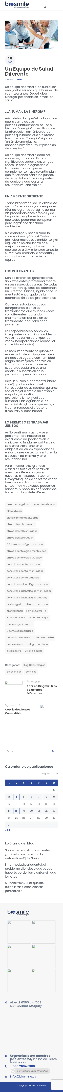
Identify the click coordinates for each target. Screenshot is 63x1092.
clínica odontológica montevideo (26, 551)
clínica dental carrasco (20, 524)
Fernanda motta (36, 611)
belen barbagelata (18, 504)
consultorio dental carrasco (23, 564)
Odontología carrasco (20, 631)
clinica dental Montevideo (22, 531)
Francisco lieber (16, 617)
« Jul (7, 830)
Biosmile (41, 1085)
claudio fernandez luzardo (22, 517)
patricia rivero (15, 644)
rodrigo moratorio (37, 644)
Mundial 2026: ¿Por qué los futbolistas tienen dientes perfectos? (24, 887)
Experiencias (14, 671)
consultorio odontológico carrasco (27, 584)
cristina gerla (14, 604)
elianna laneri (15, 611)
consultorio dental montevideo (25, 571)
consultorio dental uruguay (23, 577)
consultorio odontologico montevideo (29, 591)
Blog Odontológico (34, 665)
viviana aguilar (33, 651)
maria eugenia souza (19, 624)
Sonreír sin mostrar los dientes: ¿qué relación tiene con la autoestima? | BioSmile (28, 854)
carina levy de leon (44, 504)
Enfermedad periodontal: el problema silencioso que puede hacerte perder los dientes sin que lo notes (30, 870)
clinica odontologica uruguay (24, 557)
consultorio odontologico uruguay (27, 597)
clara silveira (14, 511)
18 (16, 811)
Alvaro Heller (15, 79)
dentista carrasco (37, 604)
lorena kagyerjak (39, 617)
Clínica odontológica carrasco (25, 544)
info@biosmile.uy (23, 1076)
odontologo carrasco (19, 637)
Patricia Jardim (45, 637)
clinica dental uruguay (20, 537)
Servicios (31, 671)
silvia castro (14, 651)
